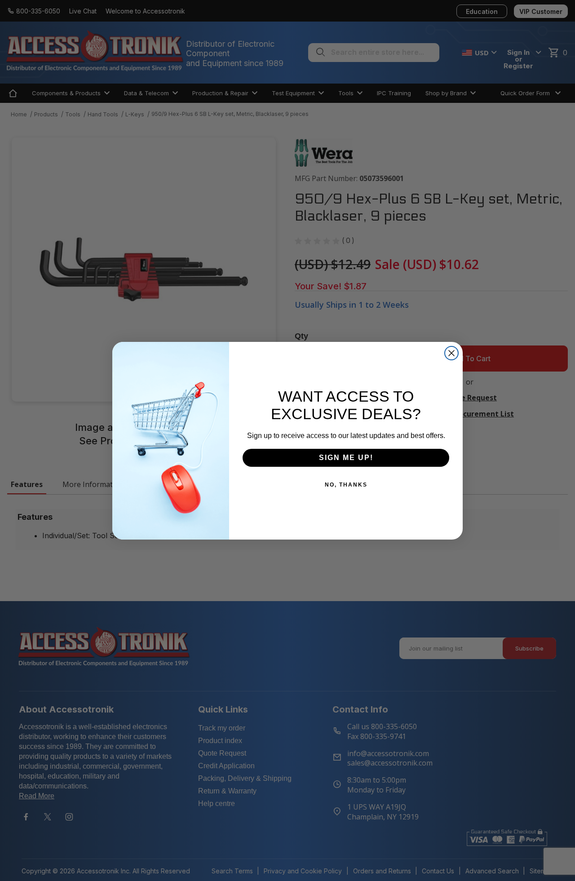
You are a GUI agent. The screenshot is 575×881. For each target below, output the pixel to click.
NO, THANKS (346, 485)
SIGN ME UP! (346, 457)
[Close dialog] (451, 353)
